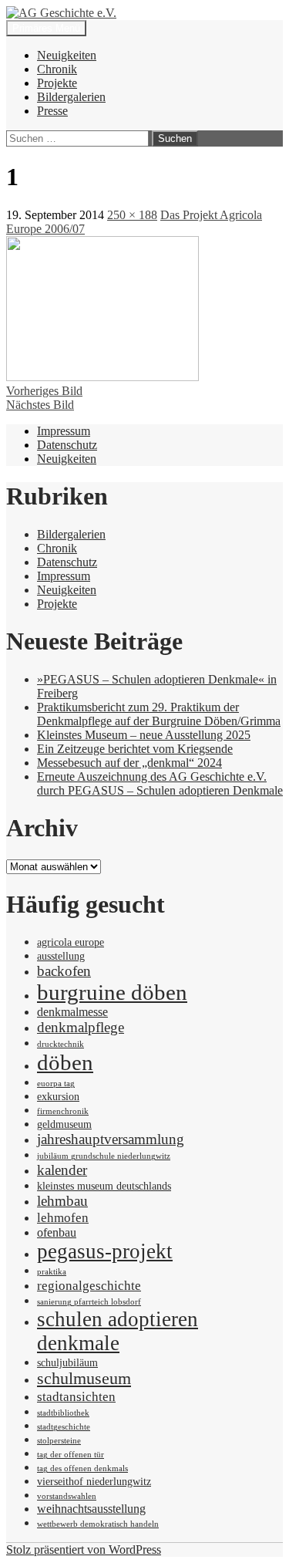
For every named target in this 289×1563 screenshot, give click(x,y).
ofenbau (56, 1232)
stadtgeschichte (63, 1427)
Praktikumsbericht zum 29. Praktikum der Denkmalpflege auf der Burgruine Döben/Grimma (159, 713)
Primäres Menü (46, 28)
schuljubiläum (67, 1363)
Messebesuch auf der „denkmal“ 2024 (129, 762)
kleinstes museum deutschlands (104, 1186)
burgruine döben (112, 992)
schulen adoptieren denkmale (117, 1331)
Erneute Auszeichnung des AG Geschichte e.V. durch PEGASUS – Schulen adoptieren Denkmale (160, 783)
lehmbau (62, 1201)
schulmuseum (84, 1378)
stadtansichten (76, 1396)
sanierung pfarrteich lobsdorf (89, 1302)
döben (65, 1062)
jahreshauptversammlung (110, 1139)
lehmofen (63, 1217)
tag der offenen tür (70, 1454)
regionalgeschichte (89, 1285)
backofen (64, 971)
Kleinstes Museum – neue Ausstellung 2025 (143, 734)
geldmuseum (64, 1124)
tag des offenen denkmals (82, 1468)
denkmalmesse (72, 1011)
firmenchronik (63, 1111)
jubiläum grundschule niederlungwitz (103, 1156)
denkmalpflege (80, 1027)
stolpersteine (59, 1440)
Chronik (57, 69)
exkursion (58, 1096)
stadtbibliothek (63, 1413)
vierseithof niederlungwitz (94, 1481)
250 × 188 (132, 214)
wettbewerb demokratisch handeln (98, 1524)
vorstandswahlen (66, 1496)
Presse (52, 110)
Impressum (63, 430)
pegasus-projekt (105, 1251)
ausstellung (61, 956)
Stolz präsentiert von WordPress (83, 1549)
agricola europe (70, 942)
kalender (62, 1170)
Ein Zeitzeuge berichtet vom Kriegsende (135, 748)
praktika (51, 1272)
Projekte (57, 82)
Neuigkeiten (66, 55)
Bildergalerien (71, 96)
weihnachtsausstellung (91, 1508)
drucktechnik (60, 1044)
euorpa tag (56, 1083)
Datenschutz (67, 444)
